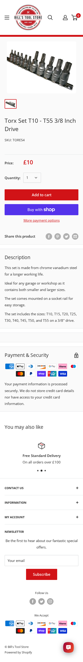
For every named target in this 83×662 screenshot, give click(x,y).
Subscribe (41, 574)
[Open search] (50, 17)
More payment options (42, 220)
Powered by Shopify (18, 652)
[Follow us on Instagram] (50, 601)
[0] (74, 17)
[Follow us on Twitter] (41, 601)
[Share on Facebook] (49, 236)
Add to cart (41, 194)
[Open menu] (7, 17)
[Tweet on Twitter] (66, 236)
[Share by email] (75, 236)
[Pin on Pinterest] (57, 236)
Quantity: (13, 177)
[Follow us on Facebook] (33, 601)
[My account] (65, 17)
